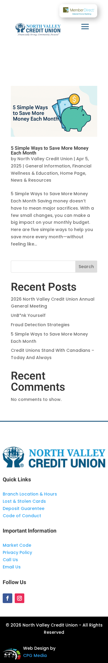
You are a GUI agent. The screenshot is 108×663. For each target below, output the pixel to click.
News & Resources (31, 180)
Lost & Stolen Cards (24, 501)
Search (86, 267)
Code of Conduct (22, 516)
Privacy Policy (17, 552)
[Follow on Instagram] (19, 598)
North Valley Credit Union (45, 159)
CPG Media (35, 655)
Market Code (17, 545)
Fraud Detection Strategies (40, 325)
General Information (47, 166)
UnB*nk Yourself (28, 315)
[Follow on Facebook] (7, 598)
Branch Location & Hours (30, 494)
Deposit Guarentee (23, 508)
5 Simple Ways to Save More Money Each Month (49, 151)
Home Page (72, 173)
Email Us (12, 567)
